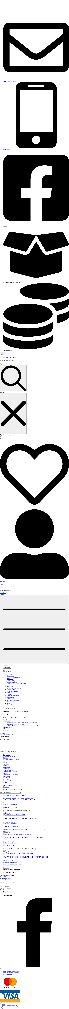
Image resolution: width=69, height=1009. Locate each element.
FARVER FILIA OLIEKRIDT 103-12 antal (15, 829)
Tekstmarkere (7, 768)
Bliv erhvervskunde (8, 729)
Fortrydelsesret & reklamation (11, 971)
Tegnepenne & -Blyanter (9, 771)
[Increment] (45, 810)
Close (5, 666)
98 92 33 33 (3, 876)
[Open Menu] (34, 629)
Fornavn (2, 886)
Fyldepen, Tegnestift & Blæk (11, 759)
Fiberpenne (6, 779)
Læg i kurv (6, 868)
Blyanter (5, 773)
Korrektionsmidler (8, 785)
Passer (5, 762)
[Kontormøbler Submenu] (12, 721)
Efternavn (3, 888)
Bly (4, 761)
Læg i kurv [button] (6, 812)
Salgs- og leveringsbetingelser (11, 972)
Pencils (5, 782)
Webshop (2, 733)
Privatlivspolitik (7, 974)
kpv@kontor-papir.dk (5, 878)
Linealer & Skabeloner (9, 756)
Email (2, 890)
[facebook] (34, 966)
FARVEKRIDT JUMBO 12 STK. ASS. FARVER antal (18, 848)
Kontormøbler (7, 721)
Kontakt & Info (7, 727)
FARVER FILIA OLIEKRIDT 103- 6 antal (15, 810)
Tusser (5, 784)
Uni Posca (6, 787)
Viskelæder (6, 764)
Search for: (3, 392)
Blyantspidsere (7, 776)
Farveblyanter (7, 777)
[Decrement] (27, 810)
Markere (5, 758)
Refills (5, 765)
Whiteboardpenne (8, 770)
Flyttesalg (5, 719)
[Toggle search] (13, 378)
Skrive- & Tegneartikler (6, 734)
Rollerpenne (6, 767)
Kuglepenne (6, 755)
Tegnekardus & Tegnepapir (10, 774)
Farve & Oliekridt (8, 780)
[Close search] (13, 413)
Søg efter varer (4, 360)
